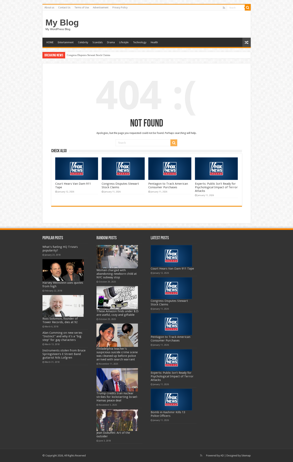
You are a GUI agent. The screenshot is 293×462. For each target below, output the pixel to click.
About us (49, 7)
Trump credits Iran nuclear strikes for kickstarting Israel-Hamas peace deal (117, 396)
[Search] (248, 8)
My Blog (62, 22)
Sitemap (246, 455)
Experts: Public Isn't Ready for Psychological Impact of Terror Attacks (216, 187)
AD (222, 455)
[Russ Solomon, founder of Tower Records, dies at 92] (63, 306)
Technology (139, 42)
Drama (111, 42)
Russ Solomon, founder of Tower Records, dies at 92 (60, 320)
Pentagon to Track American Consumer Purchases (168, 185)
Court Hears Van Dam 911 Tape (172, 268)
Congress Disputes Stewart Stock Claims (88, 55)
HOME (49, 42)
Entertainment (66, 42)
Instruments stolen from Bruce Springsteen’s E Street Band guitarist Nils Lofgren (64, 354)
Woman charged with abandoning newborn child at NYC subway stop (116, 273)
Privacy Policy (120, 7)
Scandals (97, 42)
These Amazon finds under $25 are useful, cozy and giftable (117, 313)
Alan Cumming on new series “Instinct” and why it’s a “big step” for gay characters (62, 336)
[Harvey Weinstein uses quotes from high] (63, 270)
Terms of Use (81, 7)
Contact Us (64, 7)
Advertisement (100, 7)
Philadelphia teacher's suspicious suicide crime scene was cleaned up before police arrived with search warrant (117, 354)
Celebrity (83, 42)
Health (154, 42)
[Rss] (223, 7)
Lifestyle (124, 42)
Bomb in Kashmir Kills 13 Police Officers (168, 414)
